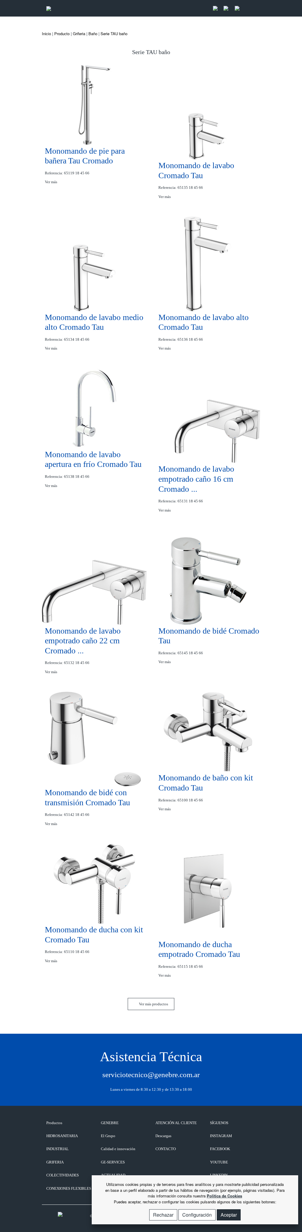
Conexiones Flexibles (68, 1188)
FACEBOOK (220, 1149)
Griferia (79, 33)
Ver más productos (153, 1004)
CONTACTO (165, 1149)
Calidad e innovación (118, 1149)
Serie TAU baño (114, 33)
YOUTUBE (219, 1162)
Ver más (51, 182)
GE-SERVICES (113, 1162)
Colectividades (62, 1175)
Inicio (46, 33)
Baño (92, 33)
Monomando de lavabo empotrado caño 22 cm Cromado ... (83, 640)
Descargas (163, 1136)
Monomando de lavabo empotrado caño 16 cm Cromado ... (196, 478)
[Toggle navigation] (249, 8)
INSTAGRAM (221, 1136)
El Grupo (108, 1136)
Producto (62, 33)
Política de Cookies (224, 1196)
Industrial (57, 1149)
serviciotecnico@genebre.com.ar (151, 1075)
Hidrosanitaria (62, 1136)
